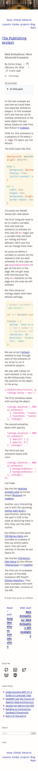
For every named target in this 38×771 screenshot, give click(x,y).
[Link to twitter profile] (24, 671)
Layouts (6, 24)
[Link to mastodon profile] (15, 676)
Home (9, 20)
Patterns (26, 20)
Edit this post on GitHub (20, 598)
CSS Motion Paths (14, 536)
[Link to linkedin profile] (15, 671)
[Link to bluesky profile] (6, 676)
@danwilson (12, 565)
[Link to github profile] (6, 671)
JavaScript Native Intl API (20, 705)
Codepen (24, 127)
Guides (15, 24)
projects (24, 24)
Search (33, 733)
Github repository (14, 580)
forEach (25, 352)
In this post (16, 89)
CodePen (9, 498)
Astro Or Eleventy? (16, 716)
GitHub (17, 20)
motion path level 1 (15, 510)
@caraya (17, 495)
